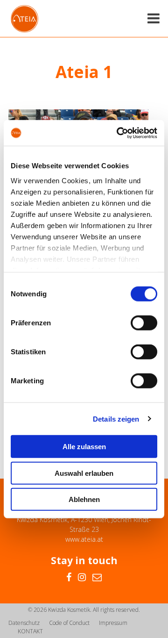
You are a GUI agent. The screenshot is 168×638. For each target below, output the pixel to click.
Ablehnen (84, 499)
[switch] (144, 322)
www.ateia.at (84, 539)
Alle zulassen (84, 447)
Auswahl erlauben (84, 473)
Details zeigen (116, 419)
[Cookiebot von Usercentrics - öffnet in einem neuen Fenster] (118, 133)
